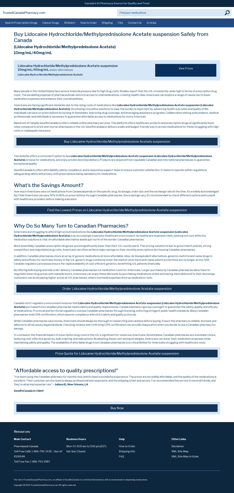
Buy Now (117, 408)
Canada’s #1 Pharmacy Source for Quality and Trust (117, 3)
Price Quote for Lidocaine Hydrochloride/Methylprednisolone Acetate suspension (117, 353)
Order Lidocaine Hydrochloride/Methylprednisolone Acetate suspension (117, 289)
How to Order (88, 22)
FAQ (120, 22)
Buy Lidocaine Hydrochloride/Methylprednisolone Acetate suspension (117, 141)
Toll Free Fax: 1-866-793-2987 (32, 461)
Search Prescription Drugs (21, 22)
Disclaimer (177, 446)
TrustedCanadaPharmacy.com (24, 12)
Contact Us (135, 22)
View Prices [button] (186, 68)
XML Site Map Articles (185, 456)
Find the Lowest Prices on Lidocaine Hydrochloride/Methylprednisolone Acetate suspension (117, 210)
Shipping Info (127, 451)
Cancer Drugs (51, 22)
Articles (151, 22)
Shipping (107, 22)
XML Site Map (179, 451)
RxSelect (69, 22)
